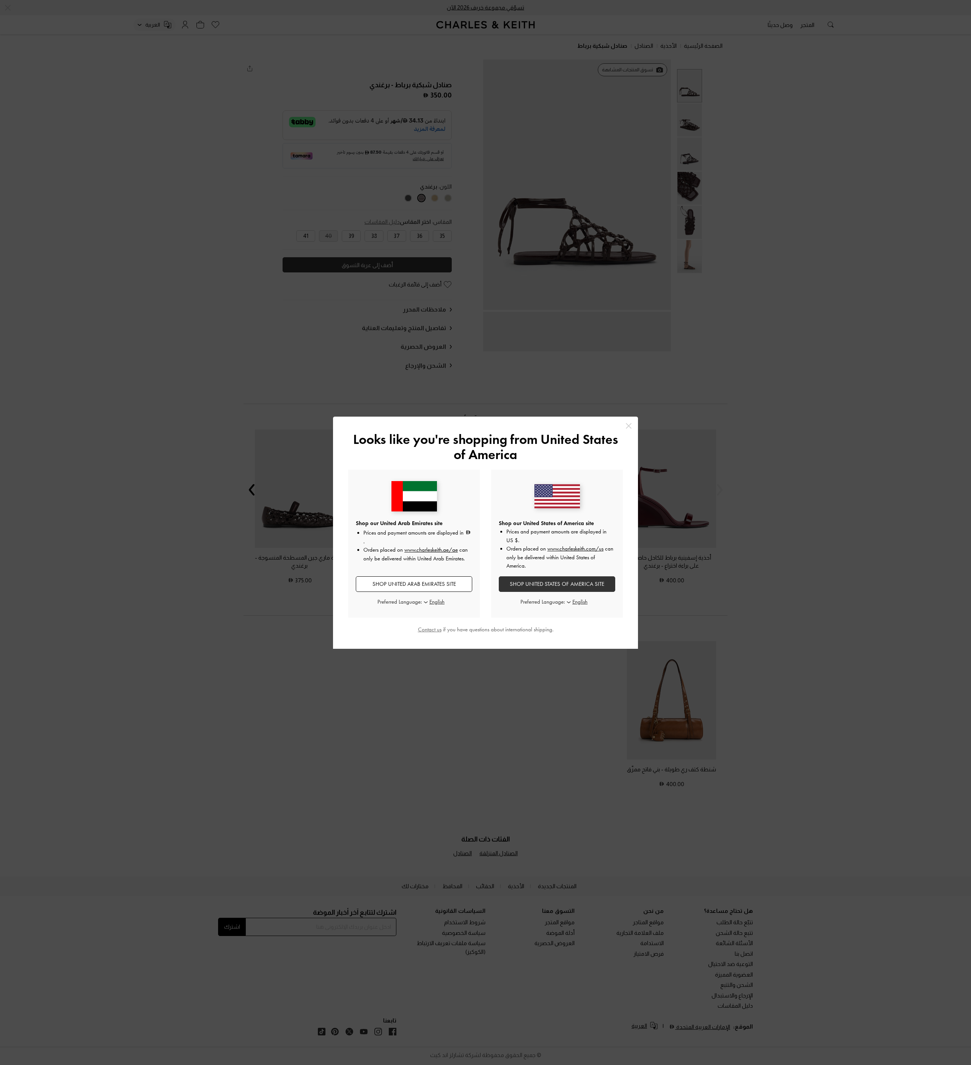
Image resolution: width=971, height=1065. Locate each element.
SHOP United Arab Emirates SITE (414, 583)
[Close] (628, 425)
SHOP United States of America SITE (557, 583)
